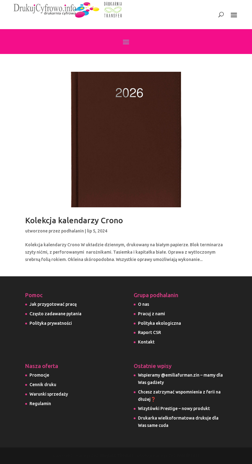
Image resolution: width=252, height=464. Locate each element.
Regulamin (40, 403)
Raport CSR (149, 332)
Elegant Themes (117, 455)
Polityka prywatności (51, 323)
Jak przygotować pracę (53, 304)
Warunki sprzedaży (49, 394)
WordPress (188, 455)
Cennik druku (43, 384)
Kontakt (146, 341)
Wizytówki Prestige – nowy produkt (174, 408)
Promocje (39, 375)
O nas (143, 304)
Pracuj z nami (151, 313)
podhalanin (72, 230)
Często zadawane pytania (55, 313)
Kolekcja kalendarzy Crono (74, 220)
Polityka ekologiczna (159, 323)
